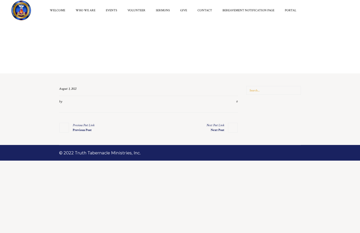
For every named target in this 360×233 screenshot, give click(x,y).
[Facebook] (329, 11)
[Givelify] (346, 11)
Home (175, 65)
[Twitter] (335, 11)
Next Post (217, 130)
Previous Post (82, 130)
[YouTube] (340, 11)
